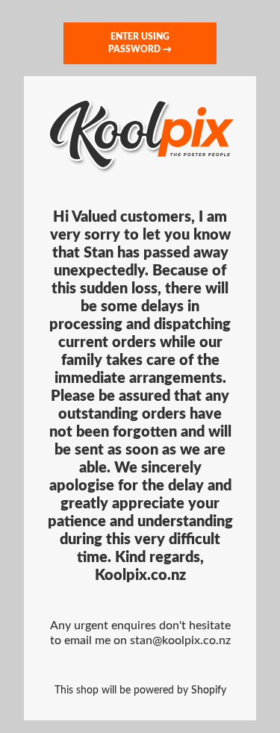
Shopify (208, 690)
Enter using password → (140, 43)
